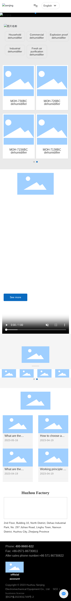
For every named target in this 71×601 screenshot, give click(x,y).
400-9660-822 (24, 546)
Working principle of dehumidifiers (53, 471)
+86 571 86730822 (51, 555)
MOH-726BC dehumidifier (52, 102)
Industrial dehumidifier (15, 50)
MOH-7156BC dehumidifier (18, 151)
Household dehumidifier (15, 36)
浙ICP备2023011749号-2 (19, 596)
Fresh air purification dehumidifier (37, 51)
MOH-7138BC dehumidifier (52, 151)
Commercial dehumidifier (37, 36)
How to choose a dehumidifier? (51, 437)
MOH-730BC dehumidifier (18, 102)
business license (14, 593)
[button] (35, 13)
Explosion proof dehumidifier (59, 36)
